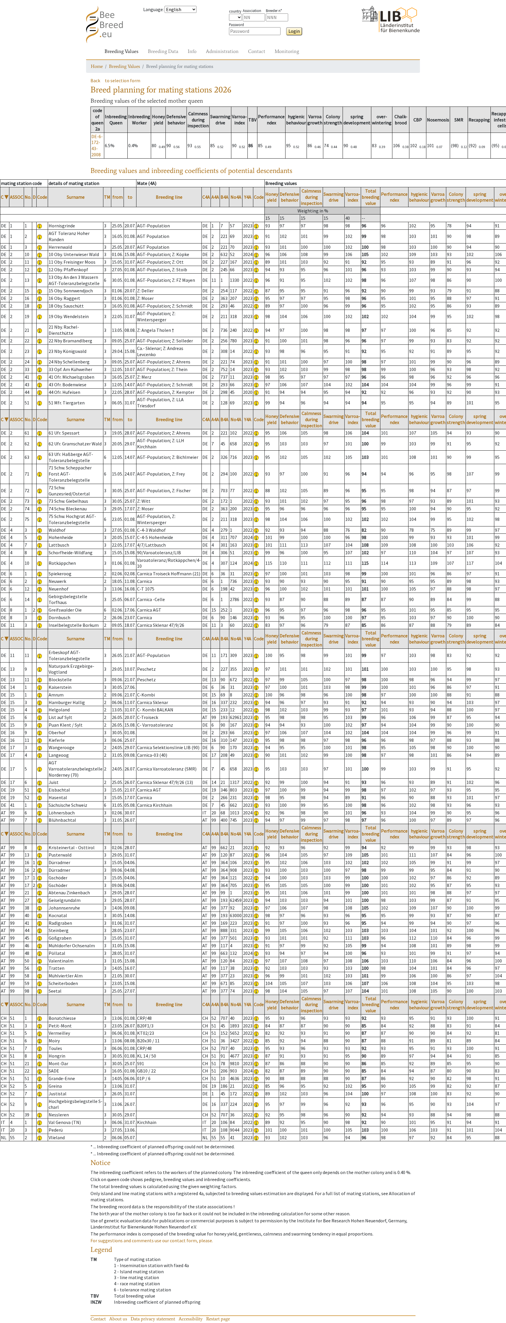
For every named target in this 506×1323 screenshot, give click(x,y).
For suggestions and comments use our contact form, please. (151, 1240)
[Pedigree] (256, 226)
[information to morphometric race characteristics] (39, 226)
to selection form (122, 80)
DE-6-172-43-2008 (97, 145)
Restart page (218, 1319)
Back (95, 80)
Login (294, 31)
